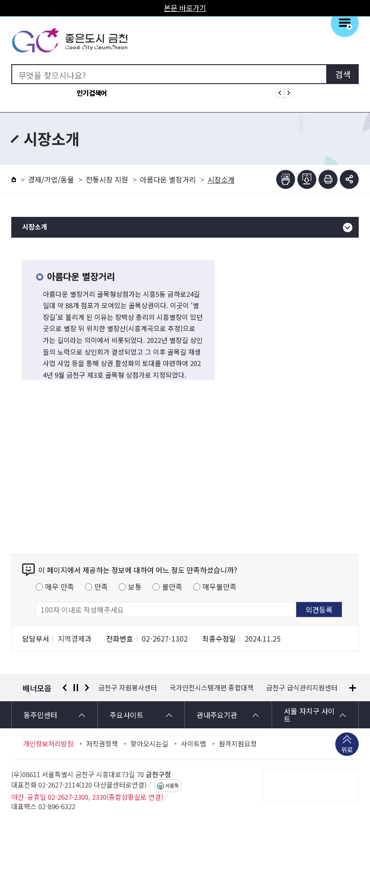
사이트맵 (193, 744)
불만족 (172, 586)
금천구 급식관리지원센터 (230, 688)
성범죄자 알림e (301, 688)
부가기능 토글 (349, 179)
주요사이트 (126, 714)
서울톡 (172, 786)
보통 (135, 586)
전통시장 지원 (107, 179)
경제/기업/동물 (51, 179)
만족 (101, 586)
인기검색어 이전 (279, 93)
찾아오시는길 (149, 744)
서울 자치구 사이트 (309, 714)
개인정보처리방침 (48, 744)
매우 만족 (59, 586)
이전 (64, 687)
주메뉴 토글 (345, 23)
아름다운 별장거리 (168, 179)
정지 (76, 687)
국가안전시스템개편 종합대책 (140, 688)
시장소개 (34, 227)
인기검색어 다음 (288, 93)
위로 (347, 749)
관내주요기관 (217, 714)
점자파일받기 (306, 179)
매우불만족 (219, 586)
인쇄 (328, 179)
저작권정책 (102, 744)
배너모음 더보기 (352, 688)
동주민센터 (40, 714)
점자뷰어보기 (285, 179)
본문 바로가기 (185, 7)
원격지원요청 (238, 744)
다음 (87, 687)
